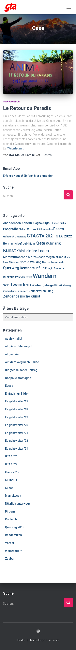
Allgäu (46, 223)
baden (55, 223)
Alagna (37, 223)
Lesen (43, 250)
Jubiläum (28, 243)
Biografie (10, 229)
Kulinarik (53, 243)
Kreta (40, 243)
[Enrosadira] (12, 7)
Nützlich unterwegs (18, 503)
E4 (38, 229)
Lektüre (30, 251)
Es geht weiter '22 (16, 440)
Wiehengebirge (43, 285)
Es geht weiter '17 (16, 401)
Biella (63, 223)
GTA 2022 (64, 236)
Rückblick (9, 277)
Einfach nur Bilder (17, 393)
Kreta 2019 (12, 472)
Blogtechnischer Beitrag (21, 370)
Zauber (10, 558)
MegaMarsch (54, 257)
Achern (26, 223)
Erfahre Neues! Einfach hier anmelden (28, 175)
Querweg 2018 (14, 527)
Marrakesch (11, 101)
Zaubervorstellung (41, 291)
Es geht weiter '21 (16, 433)
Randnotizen (13, 535)
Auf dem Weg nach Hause (22, 362)
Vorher (9, 543)
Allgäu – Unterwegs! (18, 346)
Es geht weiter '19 (16, 417)
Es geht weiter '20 (16, 425)
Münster (14, 262)
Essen (58, 229)
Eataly (9, 385)
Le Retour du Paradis (27, 108)
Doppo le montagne (18, 378)
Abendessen (12, 223)
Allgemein (12, 354)
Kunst (9, 250)
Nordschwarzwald (53, 262)
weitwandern (17, 285)
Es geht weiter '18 (16, 409)
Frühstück (8, 236)
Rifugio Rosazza (54, 268)
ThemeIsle (52, 640)
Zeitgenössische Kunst (21, 296)
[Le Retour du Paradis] (38, 71)
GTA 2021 (45, 236)
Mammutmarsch (15, 257)
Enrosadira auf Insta (38, 631)
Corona (31, 229)
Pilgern (10, 511)
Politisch (11, 519)
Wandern (45, 275)
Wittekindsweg (62, 285)
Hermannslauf (12, 243)
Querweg (11, 268)
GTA (31, 236)
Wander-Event (24, 277)
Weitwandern (13, 550)
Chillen (22, 229)
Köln (20, 251)
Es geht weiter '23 (16, 448)
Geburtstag (20, 236)
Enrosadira (47, 229)
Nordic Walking (30, 262)
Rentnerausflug (32, 268)
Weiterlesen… (15, 148)
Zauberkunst (10, 291)
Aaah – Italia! (13, 338)
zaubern (23, 291)
